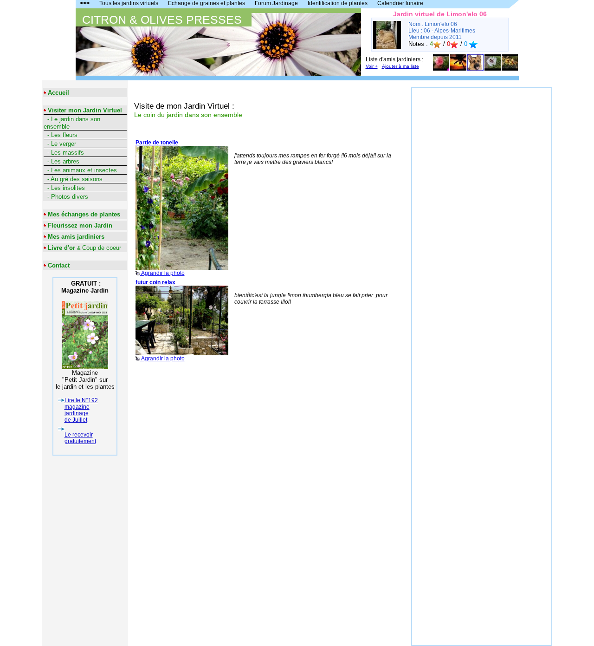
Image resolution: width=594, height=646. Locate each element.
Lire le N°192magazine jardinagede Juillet (81, 410)
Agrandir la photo (160, 207)
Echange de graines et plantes (206, 3)
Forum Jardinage (276, 3)
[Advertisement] (481, 227)
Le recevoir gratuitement (80, 437)
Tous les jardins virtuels (128, 3)
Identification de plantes (338, 3)
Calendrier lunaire (400, 3)
